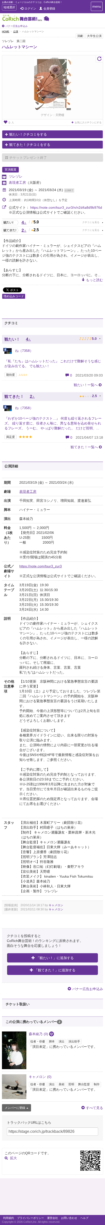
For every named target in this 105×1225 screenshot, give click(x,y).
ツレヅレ (15, 176)
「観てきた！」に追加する (54, 970)
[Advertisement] (52, 1198)
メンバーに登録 (15, 1108)
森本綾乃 (38, 1034)
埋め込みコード (13, 296)
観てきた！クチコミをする (29, 145)
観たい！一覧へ (86, 385)
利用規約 (8, 1217)
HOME (5, 31)
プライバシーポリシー (30, 1217)
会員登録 (49, 8)
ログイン (30, 8)
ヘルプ (84, 1217)
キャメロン (56, 905)
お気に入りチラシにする (88, 122)
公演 (15, 31)
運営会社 (52, 1217)
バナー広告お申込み (17, 26)
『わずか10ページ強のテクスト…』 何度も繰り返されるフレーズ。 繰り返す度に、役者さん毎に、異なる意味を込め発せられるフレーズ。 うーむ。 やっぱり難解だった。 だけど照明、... (53, 423)
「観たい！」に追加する (55, 958)
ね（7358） (23, 351)
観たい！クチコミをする (28, 134)
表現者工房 (17, 182)
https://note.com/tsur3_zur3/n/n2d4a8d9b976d (66, 207)
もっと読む (94, 280)
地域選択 (9, 8)
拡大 (13, 1158)
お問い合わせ (69, 1217)
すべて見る (94, 1108)
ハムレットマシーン (19, 47)
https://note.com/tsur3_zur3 (40, 566)
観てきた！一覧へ (84, 447)
